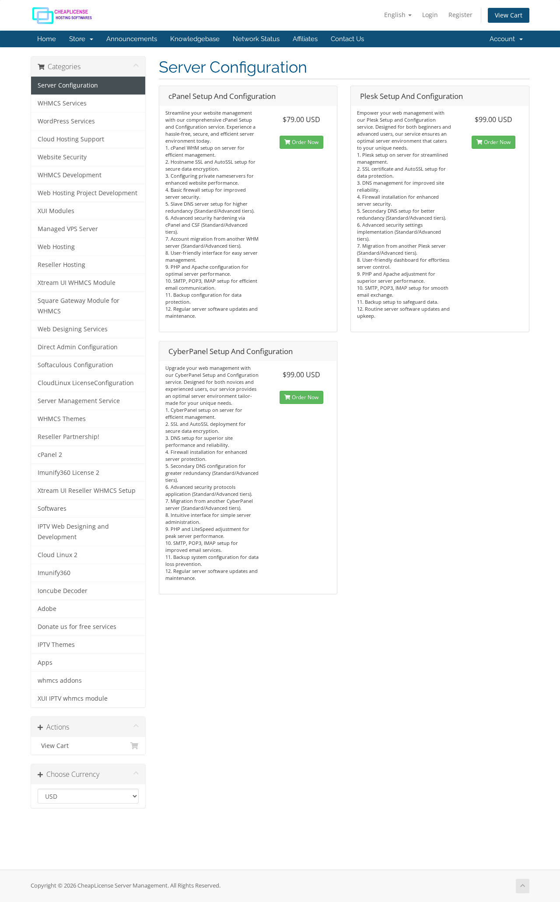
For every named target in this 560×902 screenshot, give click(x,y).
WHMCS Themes (62, 419)
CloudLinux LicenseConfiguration (86, 383)
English (395, 15)
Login (430, 15)
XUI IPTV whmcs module (73, 698)
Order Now (304, 142)
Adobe (47, 609)
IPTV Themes (56, 645)
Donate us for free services (77, 627)
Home (46, 39)
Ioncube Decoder (63, 591)
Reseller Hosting (61, 265)
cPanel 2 (50, 455)
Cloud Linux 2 (57, 555)
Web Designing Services (73, 329)
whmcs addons (60, 680)
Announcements (131, 39)
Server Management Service (79, 401)
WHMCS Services (62, 103)
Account (504, 39)
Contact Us (347, 39)
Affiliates (305, 39)
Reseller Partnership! (68, 437)
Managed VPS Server (68, 229)
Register (460, 15)
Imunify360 (54, 573)
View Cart (508, 15)
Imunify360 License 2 (68, 473)
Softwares (52, 508)
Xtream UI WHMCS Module (77, 283)
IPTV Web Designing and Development (73, 532)
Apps (45, 663)
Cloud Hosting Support (71, 139)
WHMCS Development (70, 175)
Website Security (62, 157)
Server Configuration (68, 85)
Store (79, 39)
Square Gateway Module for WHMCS (78, 306)
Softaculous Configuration (75, 365)
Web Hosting (56, 247)
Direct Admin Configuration (78, 347)
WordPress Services (66, 121)
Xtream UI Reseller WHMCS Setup (87, 491)
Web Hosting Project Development (87, 193)
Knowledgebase (195, 39)
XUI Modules (56, 211)
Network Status (256, 39)
